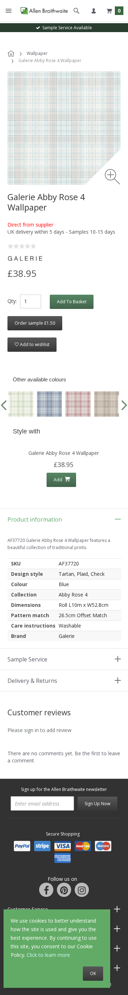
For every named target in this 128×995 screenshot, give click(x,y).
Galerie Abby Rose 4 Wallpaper (63, 453)
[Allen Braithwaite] (42, 10)
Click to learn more (48, 954)
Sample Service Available (66, 28)
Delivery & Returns (32, 681)
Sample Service (27, 659)
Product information (34, 519)
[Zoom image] (112, 176)
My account (93, 10)
